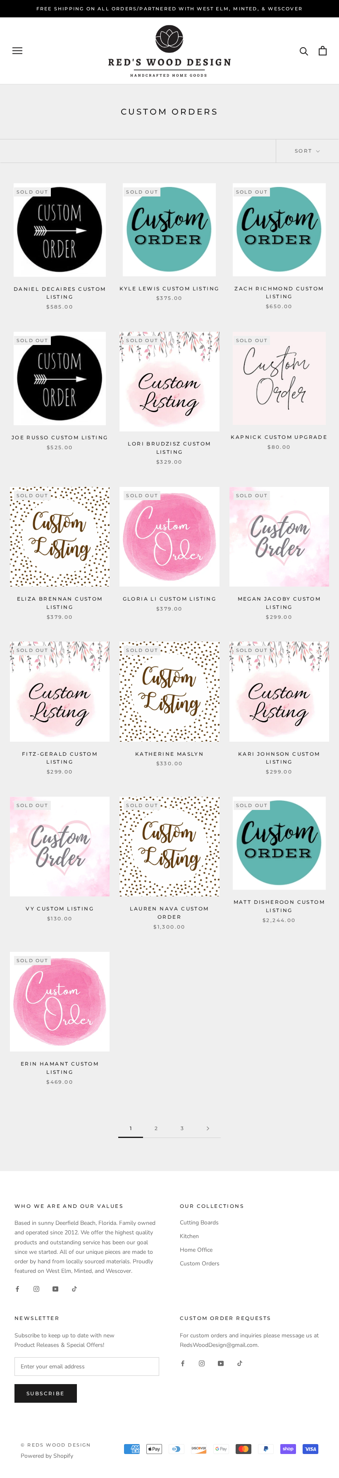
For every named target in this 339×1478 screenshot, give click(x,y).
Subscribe (45, 1393)
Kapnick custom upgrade (279, 437)
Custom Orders (200, 1263)
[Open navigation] (17, 50)
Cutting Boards (199, 1222)
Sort (305, 151)
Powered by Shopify (47, 1456)
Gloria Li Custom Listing (170, 599)
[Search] (304, 50)
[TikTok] (74, 1289)
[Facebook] (17, 1289)
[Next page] (208, 1128)
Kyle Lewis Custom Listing (169, 288)
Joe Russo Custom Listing (60, 437)
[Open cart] (323, 50)
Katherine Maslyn (169, 754)
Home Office (196, 1250)
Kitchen (189, 1236)
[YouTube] (55, 1289)
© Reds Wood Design (56, 1445)
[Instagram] (36, 1289)
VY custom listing (60, 908)
